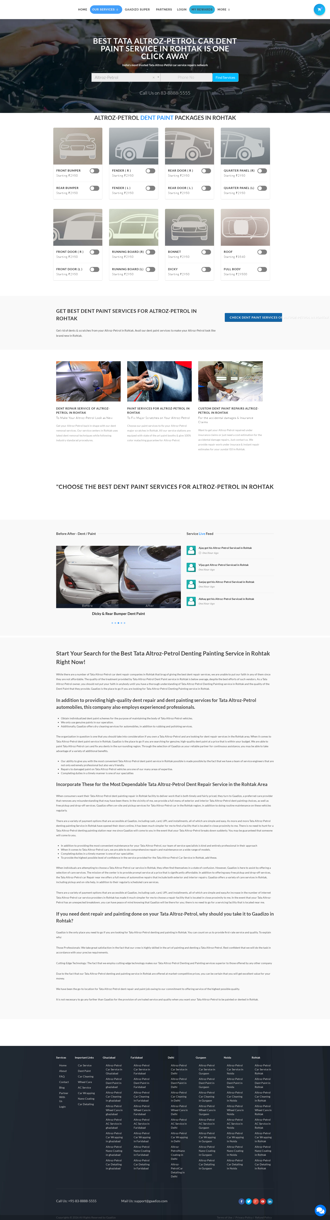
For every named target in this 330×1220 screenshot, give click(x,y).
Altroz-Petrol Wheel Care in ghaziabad (114, 1110)
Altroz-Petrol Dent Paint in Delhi (179, 1083)
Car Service (84, 1065)
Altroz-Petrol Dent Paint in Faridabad (142, 1083)
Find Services (225, 77)
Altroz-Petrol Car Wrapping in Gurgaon (207, 1137)
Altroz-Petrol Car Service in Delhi (179, 1069)
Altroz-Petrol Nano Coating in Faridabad (142, 1150)
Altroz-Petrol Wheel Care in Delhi (179, 1110)
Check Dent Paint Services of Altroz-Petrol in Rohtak (256, 317)
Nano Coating (86, 1098)
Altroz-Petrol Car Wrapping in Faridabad (142, 1137)
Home (62, 1065)
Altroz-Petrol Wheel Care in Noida (235, 1110)
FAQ (62, 1076)
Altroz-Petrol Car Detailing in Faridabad (142, 1164)
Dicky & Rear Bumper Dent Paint (118, 613)
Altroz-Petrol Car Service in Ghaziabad (114, 1069)
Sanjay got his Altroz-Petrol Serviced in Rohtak (226, 581)
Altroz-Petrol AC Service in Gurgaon (207, 1123)
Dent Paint (84, 1070)
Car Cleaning (85, 1076)
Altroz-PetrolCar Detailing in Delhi (178, 1170)
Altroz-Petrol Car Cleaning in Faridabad (142, 1096)
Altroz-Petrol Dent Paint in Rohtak (263, 1083)
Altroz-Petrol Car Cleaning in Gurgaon (207, 1096)
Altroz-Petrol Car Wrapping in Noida (235, 1137)
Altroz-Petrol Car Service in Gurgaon (207, 1069)
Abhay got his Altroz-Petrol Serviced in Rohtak (226, 598)
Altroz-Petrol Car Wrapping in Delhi (179, 1137)
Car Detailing (86, 1104)
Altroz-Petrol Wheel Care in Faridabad (142, 1110)
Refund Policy (263, 1217)
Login (62, 1106)
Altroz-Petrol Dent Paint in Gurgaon (207, 1083)
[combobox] (125, 77)
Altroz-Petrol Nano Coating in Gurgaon (207, 1150)
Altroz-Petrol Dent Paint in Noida (235, 1083)
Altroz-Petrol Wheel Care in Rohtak (263, 1110)
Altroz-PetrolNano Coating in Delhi (178, 1152)
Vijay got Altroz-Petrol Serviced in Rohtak (224, 564)
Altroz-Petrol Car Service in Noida (235, 1069)
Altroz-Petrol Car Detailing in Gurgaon (207, 1164)
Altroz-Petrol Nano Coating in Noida (235, 1150)
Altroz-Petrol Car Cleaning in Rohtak (263, 1096)
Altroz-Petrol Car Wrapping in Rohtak (263, 1137)
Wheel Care (85, 1082)
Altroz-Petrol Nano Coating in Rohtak (263, 1150)
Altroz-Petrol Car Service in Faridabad (142, 1069)
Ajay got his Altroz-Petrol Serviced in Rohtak (225, 547)
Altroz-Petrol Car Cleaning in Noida (235, 1096)
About (63, 1070)
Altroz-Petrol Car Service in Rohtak (263, 1069)
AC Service (84, 1087)
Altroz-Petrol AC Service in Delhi (179, 1123)
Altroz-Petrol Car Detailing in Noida (235, 1164)
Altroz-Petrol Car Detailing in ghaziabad (114, 1164)
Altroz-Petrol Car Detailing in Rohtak (263, 1164)
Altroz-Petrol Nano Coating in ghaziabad (114, 1150)
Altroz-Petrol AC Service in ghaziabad (114, 1123)
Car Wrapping (86, 1093)
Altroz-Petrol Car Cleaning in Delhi (179, 1096)
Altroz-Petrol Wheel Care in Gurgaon (207, 1110)
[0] (318, 8)
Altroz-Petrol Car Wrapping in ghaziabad (114, 1137)
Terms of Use (224, 1217)
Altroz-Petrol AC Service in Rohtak (263, 1123)
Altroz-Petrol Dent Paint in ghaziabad (114, 1083)
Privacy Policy (243, 1217)
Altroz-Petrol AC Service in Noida (235, 1123)
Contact (64, 1082)
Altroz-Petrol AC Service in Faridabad (142, 1123)
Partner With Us (63, 1097)
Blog (62, 1087)
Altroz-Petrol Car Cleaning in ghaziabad (114, 1096)
